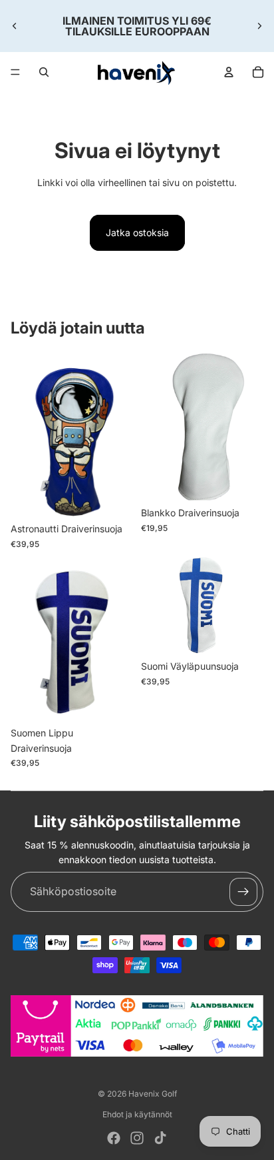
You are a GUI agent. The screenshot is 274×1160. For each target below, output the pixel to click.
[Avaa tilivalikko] (228, 72)
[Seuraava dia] (259, 26)
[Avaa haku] (44, 72)
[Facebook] (114, 1138)
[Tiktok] (160, 1138)
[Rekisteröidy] (243, 892)
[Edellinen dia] (14, 26)
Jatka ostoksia (137, 232)
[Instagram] (137, 1138)
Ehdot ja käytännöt (137, 1114)
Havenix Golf (152, 1094)
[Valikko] (15, 72)
